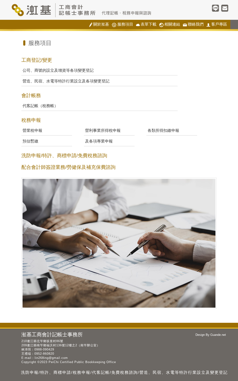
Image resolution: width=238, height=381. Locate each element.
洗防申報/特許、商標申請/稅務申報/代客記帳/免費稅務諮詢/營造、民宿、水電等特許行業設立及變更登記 (124, 372)
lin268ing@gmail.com (51, 358)
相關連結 (169, 24)
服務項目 (122, 24)
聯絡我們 (193, 24)
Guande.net (217, 335)
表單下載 (146, 24)
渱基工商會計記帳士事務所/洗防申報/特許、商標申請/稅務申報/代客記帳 (91, 9)
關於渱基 (99, 24)
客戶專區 (216, 24)
